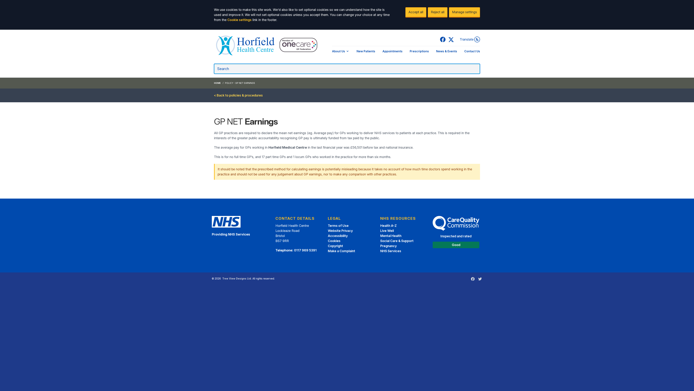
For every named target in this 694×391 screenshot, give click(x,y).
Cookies (334, 241)
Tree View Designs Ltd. (237, 278)
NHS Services (390, 251)
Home (217, 83)
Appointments (392, 51)
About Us (338, 51)
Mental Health (390, 236)
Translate (467, 39)
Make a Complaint (341, 251)
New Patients (366, 51)
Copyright (335, 246)
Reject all (437, 12)
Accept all (415, 12)
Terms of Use (338, 226)
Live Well (387, 231)
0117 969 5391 (305, 250)
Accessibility (338, 236)
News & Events (446, 51)
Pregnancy (388, 246)
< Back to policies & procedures (238, 95)
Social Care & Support (397, 241)
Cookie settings (239, 20)
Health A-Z (388, 226)
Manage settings (464, 12)
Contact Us (472, 51)
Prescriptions (419, 51)
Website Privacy (340, 231)
